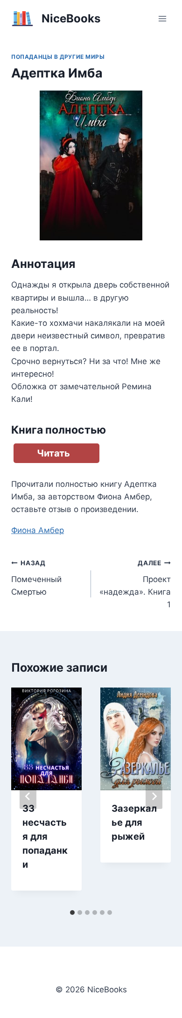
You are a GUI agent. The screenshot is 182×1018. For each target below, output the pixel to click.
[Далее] (154, 796)
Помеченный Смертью (36, 578)
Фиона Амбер (37, 530)
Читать (53, 453)
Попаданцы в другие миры (58, 56)
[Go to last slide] (28, 796)
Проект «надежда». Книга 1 (135, 584)
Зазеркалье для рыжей (134, 822)
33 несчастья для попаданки (45, 836)
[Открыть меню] (162, 18)
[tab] (72, 912)
